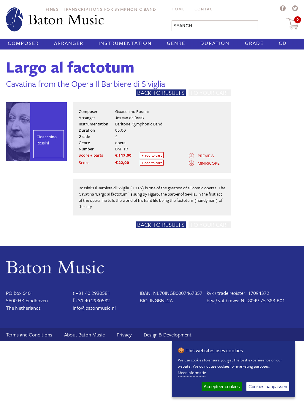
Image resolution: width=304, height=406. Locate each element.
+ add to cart (152, 155)
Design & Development (167, 334)
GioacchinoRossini (47, 139)
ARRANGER (68, 43)
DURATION (214, 43)
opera (120, 142)
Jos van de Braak (130, 117)
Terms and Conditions (29, 334)
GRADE (254, 43)
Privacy (124, 334)
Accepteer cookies (222, 386)
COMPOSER (23, 43)
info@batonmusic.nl (94, 307)
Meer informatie (192, 372)
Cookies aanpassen (267, 386)
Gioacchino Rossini (132, 111)
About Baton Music (84, 334)
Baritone (122, 124)
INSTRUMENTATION (125, 43)
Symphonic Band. (148, 124)
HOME (178, 9)
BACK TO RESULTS (160, 92)
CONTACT (205, 9)
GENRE (176, 43)
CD (283, 43)
